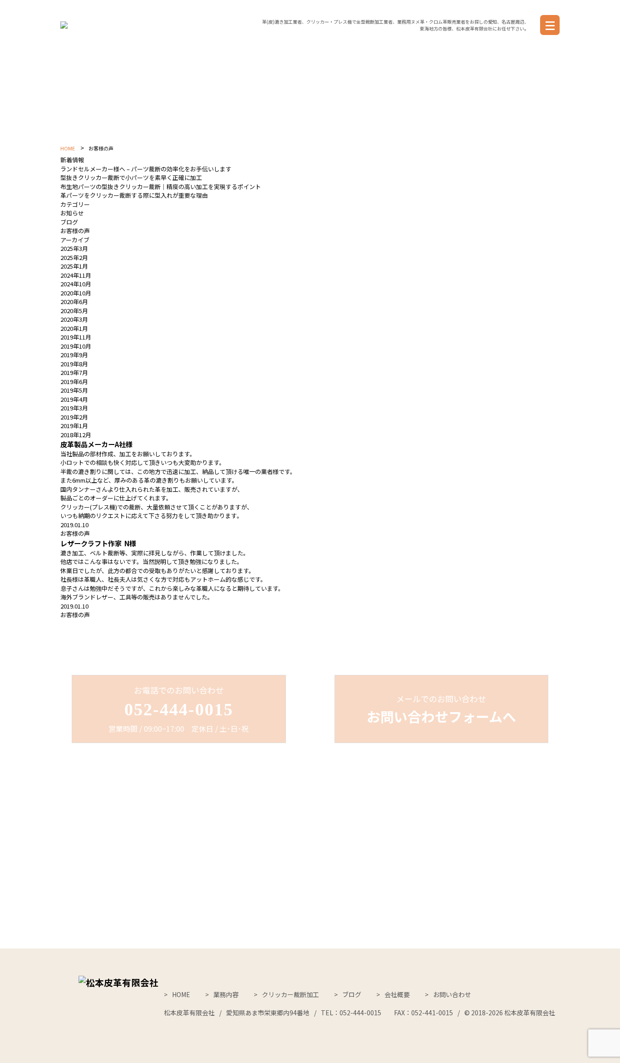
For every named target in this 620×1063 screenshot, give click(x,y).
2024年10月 (75, 283)
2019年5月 (74, 390)
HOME (67, 148)
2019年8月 (74, 363)
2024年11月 (75, 275)
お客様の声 (75, 230)
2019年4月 (74, 399)
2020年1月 (74, 328)
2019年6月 (74, 381)
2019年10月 (75, 346)
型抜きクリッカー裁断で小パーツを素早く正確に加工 (131, 177)
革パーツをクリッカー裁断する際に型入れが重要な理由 (134, 195)
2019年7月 (74, 372)
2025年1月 (74, 266)
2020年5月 (74, 310)
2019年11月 (75, 337)
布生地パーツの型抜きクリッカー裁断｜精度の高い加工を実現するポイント (160, 186)
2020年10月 (75, 293)
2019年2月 (74, 417)
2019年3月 (74, 408)
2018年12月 (75, 434)
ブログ (69, 222)
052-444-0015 (178, 709)
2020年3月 (74, 319)
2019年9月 (74, 354)
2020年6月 (74, 301)
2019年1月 (74, 425)
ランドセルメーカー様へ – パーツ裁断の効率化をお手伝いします (145, 169)
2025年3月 (74, 248)
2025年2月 (74, 257)
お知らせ (72, 213)
